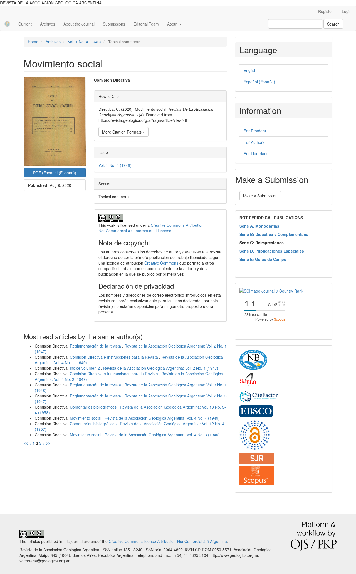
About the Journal (79, 24)
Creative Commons (161, 263)
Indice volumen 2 (85, 368)
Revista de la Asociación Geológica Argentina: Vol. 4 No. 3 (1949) (162, 434)
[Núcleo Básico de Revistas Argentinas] (253, 359)
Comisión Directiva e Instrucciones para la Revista (114, 357)
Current (25, 24)
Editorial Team (146, 24)
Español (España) (259, 81)
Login (347, 11)
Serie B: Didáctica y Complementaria (273, 234)
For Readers (255, 131)
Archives (47, 24)
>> (48, 443)
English (250, 70)
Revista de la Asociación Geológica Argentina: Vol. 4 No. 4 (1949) (162, 418)
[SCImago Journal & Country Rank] (271, 290)
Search (333, 24)
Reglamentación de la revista (96, 346)
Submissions (114, 24)
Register (325, 11)
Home (33, 41)
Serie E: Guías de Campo (262, 259)
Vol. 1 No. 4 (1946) (84, 41)
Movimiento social (86, 418)
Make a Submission (260, 195)
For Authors (254, 142)
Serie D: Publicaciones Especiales (271, 251)
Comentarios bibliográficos (94, 407)
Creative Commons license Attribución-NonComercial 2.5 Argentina (168, 541)
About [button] (173, 24)
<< (26, 443)
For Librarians (256, 153)
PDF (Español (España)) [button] (54, 172)
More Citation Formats (122, 132)
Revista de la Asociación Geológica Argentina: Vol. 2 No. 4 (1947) (160, 368)
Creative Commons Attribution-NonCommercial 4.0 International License (151, 227)
